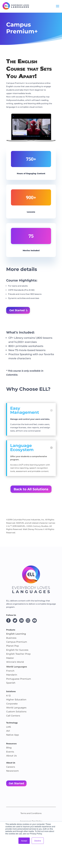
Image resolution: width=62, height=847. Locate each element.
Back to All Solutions (31, 489)
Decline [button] (37, 840)
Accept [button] (24, 840)
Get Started (17, 310)
